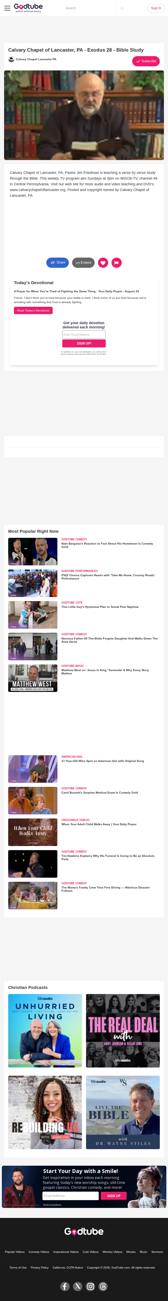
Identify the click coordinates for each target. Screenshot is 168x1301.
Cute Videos (91, 1251)
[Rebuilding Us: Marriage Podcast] (45, 1112)
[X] (77, 1286)
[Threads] (103, 1286)
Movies (131, 1251)
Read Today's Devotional (33, 310)
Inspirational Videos (66, 1251)
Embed (85, 262)
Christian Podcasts (28, 987)
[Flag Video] (116, 263)
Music (143, 1251)
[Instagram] (90, 1286)
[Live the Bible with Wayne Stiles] (123, 1112)
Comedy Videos (39, 1251)
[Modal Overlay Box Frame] (84, 338)
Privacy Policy (40, 1267)
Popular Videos (15, 1251)
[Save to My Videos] (103, 263)
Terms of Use (18, 1267)
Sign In (156, 8)
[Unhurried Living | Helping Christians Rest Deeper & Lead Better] (45, 1030)
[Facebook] (65, 1286)
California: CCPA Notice (68, 1267)
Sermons (157, 1251)
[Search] (122, 8)
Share (60, 262)
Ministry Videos (112, 1251)
